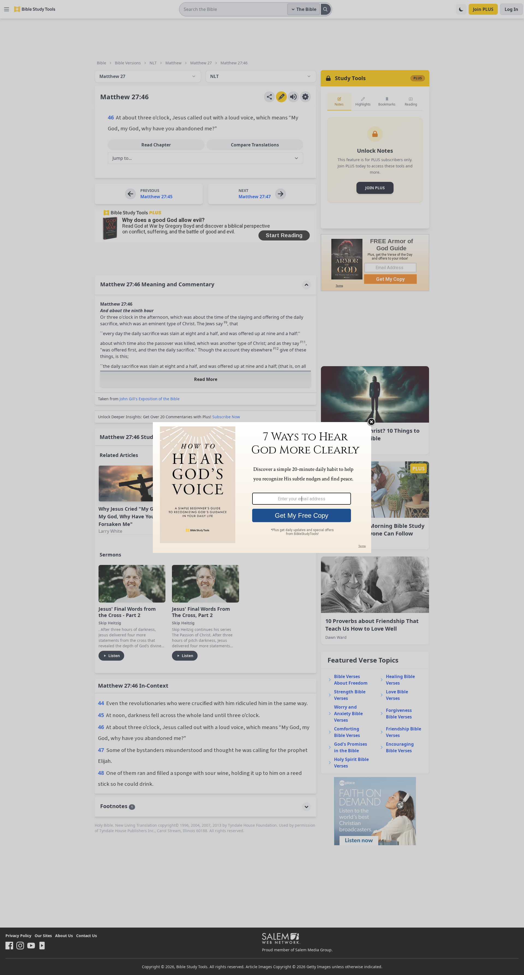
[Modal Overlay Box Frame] (262, 487)
